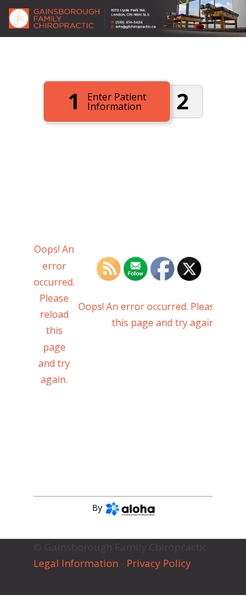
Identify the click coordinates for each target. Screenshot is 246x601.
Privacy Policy (160, 563)
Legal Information (75, 563)
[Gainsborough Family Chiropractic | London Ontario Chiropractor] (123, 18)
